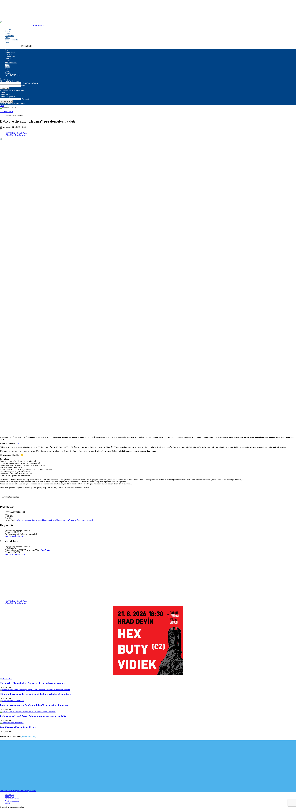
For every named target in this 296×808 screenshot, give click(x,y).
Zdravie (7, 38)
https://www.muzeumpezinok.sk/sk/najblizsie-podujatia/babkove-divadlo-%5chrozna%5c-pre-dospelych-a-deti (54, 520)
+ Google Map (44, 550)
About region (9, 797)
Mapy (7, 42)
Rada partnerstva (11, 63)
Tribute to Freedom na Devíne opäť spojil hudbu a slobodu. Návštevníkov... (36, 694)
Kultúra (7, 34)
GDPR (2, 93)
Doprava (8, 29)
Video (7, 71)
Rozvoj (7, 65)
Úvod (2, 106)
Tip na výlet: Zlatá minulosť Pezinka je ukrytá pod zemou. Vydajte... (33, 683)
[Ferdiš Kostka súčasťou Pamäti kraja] (12, 723)
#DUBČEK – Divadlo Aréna (16, 133)
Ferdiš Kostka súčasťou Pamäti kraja (18, 727)
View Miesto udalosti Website (15, 554)
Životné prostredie (11, 40)
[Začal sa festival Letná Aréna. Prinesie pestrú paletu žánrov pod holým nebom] (28, 712)
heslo (23, 86)
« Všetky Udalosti (6, 112)
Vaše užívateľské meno (29, 83)
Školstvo (8, 31)
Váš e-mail (25, 99)
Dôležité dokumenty (12, 799)
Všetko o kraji (10, 795)
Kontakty (8, 73)
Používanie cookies (12, 801)
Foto (6, 69)
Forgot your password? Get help (12, 90)
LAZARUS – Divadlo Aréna (16, 135)
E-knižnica (8, 58)
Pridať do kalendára (12, 497)
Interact (7, 67)
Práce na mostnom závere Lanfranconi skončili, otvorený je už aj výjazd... (35, 705)
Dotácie (7, 60)
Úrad (6, 50)
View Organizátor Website (14, 536)
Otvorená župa (10, 56)
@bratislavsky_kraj (28, 736)
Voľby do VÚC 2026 (12, 75)
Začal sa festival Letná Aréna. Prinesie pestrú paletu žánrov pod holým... (34, 716)
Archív (11, 54)
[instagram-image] (24, 765)
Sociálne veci (9, 36)
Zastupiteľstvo (10, 52)
